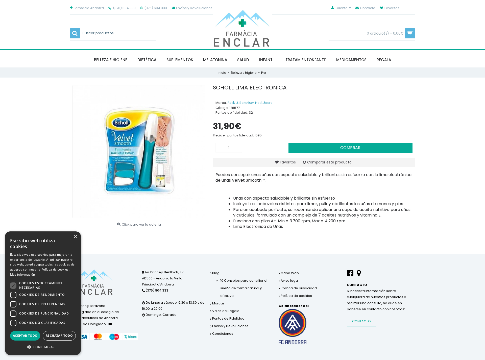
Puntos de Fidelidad (228, 318)
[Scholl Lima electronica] (138, 151)
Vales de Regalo (225, 310)
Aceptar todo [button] (25, 335)
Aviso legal (289, 280)
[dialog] (43, 293)
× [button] (75, 237)
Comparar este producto (329, 162)
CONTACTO (361, 321)
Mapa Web (289, 273)
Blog (215, 273)
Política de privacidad (298, 288)
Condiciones (222, 333)
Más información (22, 274)
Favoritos (288, 162)
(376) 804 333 (156, 290)
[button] (43, 347)
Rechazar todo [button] (59, 335)
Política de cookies (296, 295)
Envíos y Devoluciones (230, 326)
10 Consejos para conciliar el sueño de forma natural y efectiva (243, 288)
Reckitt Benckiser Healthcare (250, 103)
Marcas (218, 303)
